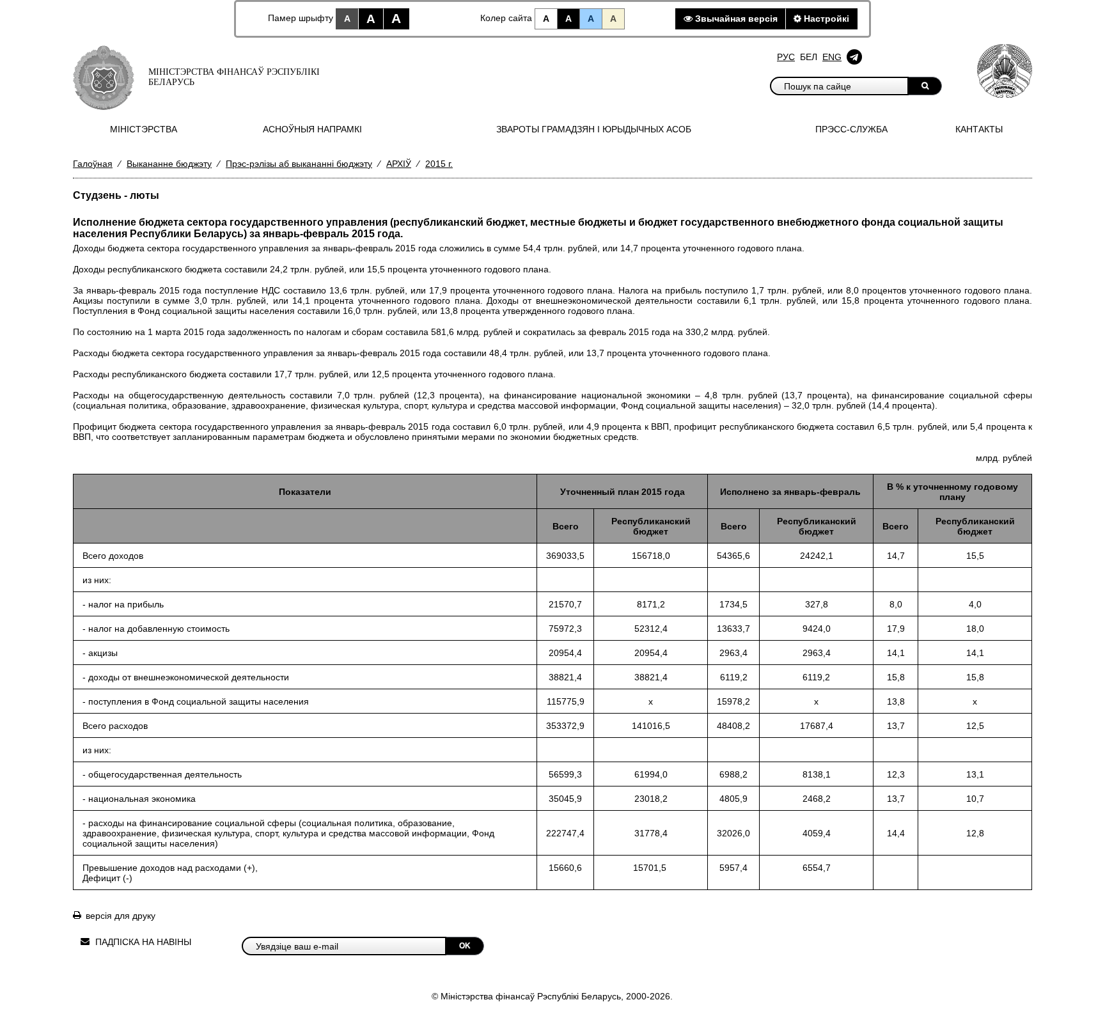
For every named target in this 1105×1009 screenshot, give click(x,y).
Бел (808, 57)
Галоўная (93, 164)
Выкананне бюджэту (169, 164)
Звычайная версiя (735, 18)
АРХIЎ (398, 164)
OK (465, 945)
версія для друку (120, 916)
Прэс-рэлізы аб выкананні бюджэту (299, 164)
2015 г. (439, 164)
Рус (786, 57)
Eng (832, 57)
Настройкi (825, 18)
